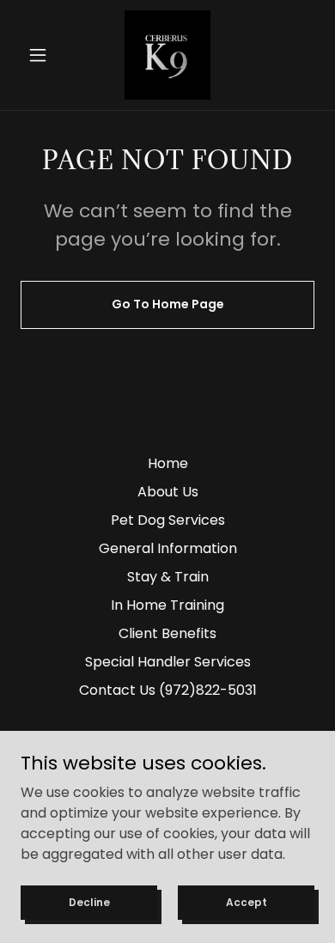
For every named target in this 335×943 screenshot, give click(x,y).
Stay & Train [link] (168, 577)
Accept (246, 901)
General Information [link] (168, 548)
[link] (167, 55)
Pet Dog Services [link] (168, 520)
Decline (89, 901)
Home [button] (168, 463)
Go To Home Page (168, 304)
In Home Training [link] (167, 605)
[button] (42, 55)
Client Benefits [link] (167, 633)
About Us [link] (167, 492)
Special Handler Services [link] (168, 662)
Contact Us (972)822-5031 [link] (168, 690)
